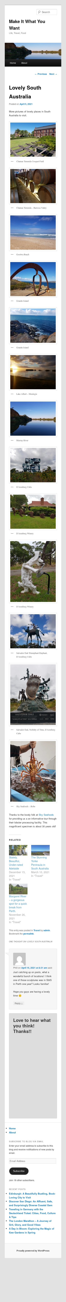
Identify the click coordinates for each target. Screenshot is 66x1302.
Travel (37, 930)
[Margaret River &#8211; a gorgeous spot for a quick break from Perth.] (18, 889)
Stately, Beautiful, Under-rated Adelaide (16, 862)
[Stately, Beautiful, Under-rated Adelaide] (18, 850)
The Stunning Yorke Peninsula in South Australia (40, 862)
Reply (19, 1003)
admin (46, 930)
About (24, 62)
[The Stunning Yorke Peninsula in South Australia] (40, 850)
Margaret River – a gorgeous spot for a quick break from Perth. (18, 903)
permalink (28, 933)
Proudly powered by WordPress (33, 1250)
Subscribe (19, 1171)
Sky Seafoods (46, 814)
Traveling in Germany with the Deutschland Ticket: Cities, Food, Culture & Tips (32, 1213)
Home (13, 62)
